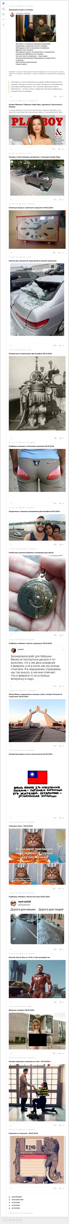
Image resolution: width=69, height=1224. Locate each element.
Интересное (32, 442)
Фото (30, 153)
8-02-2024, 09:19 (13, 349)
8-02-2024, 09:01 (14, 639)
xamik (23, 153)
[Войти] (3, 9)
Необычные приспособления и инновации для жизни (31, 552)
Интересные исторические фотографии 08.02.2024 (30, 353)
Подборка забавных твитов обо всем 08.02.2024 (29, 897)
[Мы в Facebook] (10, 1220)
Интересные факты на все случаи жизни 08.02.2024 (30, 754)
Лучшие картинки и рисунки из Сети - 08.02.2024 (29, 1061)
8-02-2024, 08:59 (14, 690)
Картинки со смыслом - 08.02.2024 (23, 1133)
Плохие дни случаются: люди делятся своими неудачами (33, 261)
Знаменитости (32, 100)
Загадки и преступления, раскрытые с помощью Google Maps (34, 157)
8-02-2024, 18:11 (13, 6)
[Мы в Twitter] (7, 1220)
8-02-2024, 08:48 (14, 953)
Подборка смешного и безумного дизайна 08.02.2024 (31, 446)
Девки (30, 1006)
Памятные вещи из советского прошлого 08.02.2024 (31, 208)
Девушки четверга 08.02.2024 (21, 1010)
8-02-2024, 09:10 (14, 507)
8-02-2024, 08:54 (14, 822)
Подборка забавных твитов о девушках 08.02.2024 (30, 643)
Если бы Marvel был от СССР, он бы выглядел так (29, 957)
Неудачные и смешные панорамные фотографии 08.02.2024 (34, 511)
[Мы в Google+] (13, 1220)
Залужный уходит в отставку (21, 10)
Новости (30, 6)
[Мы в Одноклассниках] (17, 1220)
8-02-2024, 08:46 (14, 1006)
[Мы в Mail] (20, 1220)
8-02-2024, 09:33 (14, 204)
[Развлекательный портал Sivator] (3, 3)
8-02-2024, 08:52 (14, 893)
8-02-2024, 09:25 (14, 257)
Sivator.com (18, 1213)
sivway (22, 6)
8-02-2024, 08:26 (14, 1129)
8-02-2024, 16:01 (13, 100)
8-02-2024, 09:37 (14, 153)
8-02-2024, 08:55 (14, 750)
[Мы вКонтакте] (4, 1220)
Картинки (31, 204)
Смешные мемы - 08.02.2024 (21, 826)
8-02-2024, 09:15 (13, 442)
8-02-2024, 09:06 (14, 549)
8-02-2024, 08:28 (14, 1057)
